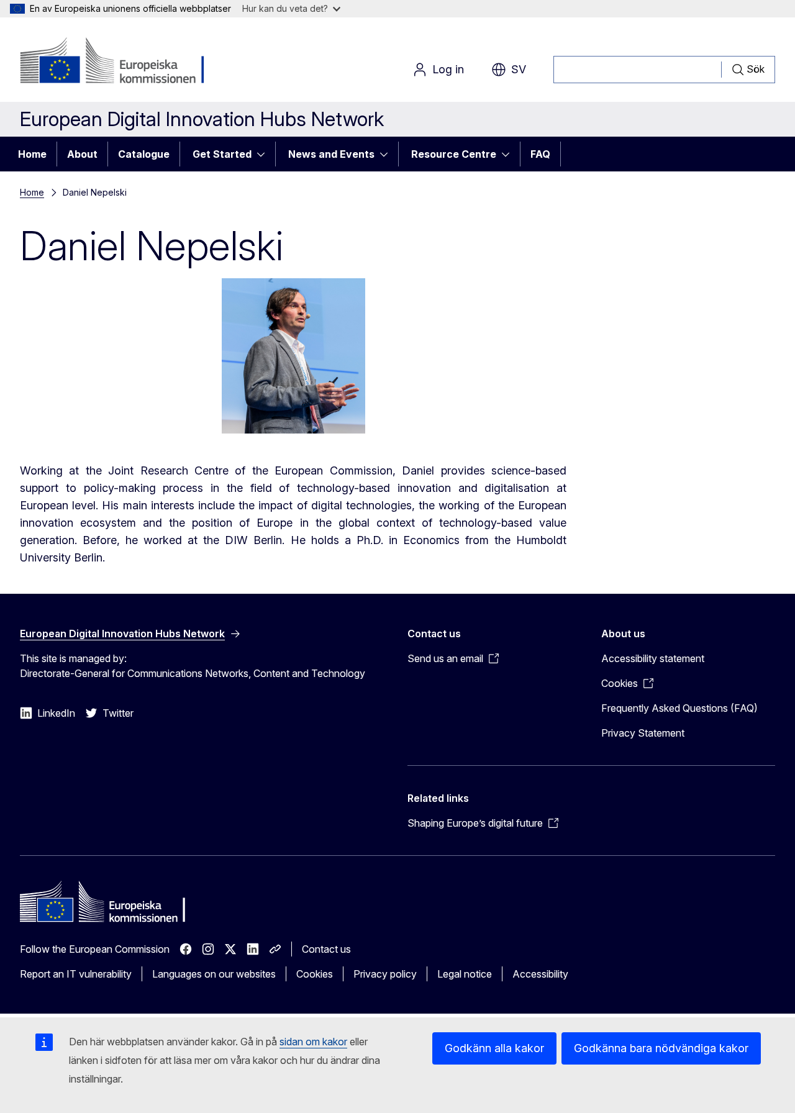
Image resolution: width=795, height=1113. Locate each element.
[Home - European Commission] (120, 62)
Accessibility (540, 974)
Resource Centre (453, 154)
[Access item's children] (264, 154)
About (82, 154)
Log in (448, 69)
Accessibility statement (652, 658)
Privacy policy (385, 974)
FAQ (540, 154)
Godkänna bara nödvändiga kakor (661, 1048)
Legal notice (464, 974)
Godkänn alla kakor (494, 1048)
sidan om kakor (313, 1041)
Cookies (314, 974)
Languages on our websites (214, 974)
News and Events (331, 154)
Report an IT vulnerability (76, 974)
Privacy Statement (642, 733)
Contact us (326, 949)
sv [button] (518, 69)
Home (32, 154)
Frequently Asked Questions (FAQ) (679, 708)
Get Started (222, 154)
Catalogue (144, 154)
